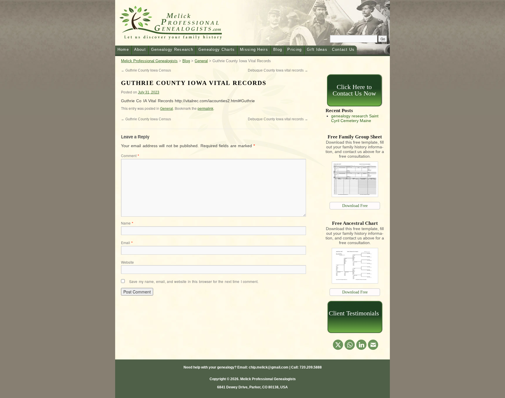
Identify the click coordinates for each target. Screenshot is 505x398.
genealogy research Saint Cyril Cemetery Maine (354, 118)
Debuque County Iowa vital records (278, 70)
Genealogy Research (172, 49)
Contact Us (343, 49)
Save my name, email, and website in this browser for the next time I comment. (193, 281)
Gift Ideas (317, 49)
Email (127, 242)
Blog (277, 49)
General (166, 109)
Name (127, 222)
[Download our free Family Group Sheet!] (355, 195)
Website (127, 262)
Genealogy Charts (216, 49)
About (140, 49)
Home (123, 49)
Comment (130, 155)
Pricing (294, 49)
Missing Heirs (254, 49)
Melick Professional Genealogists (178, 24)
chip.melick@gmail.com (268, 367)
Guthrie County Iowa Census (146, 70)
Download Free (355, 206)
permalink (205, 109)
